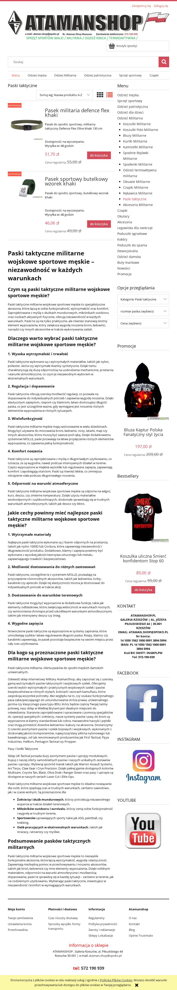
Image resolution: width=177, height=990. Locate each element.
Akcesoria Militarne (138, 205)
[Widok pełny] (109, 94)
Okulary (123, 216)
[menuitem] (16, 75)
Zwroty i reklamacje (101, 930)
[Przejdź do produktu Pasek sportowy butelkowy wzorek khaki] (27, 187)
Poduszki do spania (132, 245)
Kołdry (122, 239)
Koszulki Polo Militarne (140, 129)
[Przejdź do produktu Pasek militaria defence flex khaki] (27, 124)
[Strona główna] (88, 25)
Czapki (122, 210)
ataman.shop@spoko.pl (105, 956)
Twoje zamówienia (20, 918)
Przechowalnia (18, 930)
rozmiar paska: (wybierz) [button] (137, 311)
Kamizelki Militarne (138, 147)
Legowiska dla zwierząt (135, 228)
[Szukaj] (164, 62)
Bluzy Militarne (134, 135)
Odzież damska (129, 256)
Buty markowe (128, 262)
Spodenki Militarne (137, 164)
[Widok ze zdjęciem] (100, 94)
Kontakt (134, 924)
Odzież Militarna (130, 118)
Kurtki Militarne (135, 141)
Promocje (124, 274)
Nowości (123, 268)
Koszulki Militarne (137, 124)
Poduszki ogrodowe (132, 233)
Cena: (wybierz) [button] (131, 323)
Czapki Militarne (135, 187)
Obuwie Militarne (136, 181)
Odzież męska (128, 95)
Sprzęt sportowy (129, 101)
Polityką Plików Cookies (116, 980)
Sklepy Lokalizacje (100, 935)
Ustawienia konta (20, 924)
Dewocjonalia (127, 251)
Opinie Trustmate (141, 935)
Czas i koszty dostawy (63, 918)
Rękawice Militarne (137, 193)
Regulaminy (96, 918)
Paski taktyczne (134, 199)
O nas (133, 918)
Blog (132, 930)
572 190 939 (92, 968)
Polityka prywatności (102, 924)
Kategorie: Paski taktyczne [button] (138, 299)
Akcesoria (124, 222)
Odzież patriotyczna (132, 106)
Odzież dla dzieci (130, 112)
